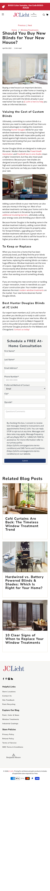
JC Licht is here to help (33, 101)
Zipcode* (8, 402)
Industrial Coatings (10, 723)
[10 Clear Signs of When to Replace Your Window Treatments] (25, 615)
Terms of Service (9, 743)
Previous (22, 25)
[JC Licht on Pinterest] (6, 679)
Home (14, 30)
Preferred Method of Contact (17, 385)
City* (6, 393)
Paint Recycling (8, 704)
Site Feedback (8, 700)
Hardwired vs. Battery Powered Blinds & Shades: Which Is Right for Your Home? (24, 582)
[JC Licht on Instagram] (9, 679)
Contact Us (7, 696)
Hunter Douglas (18, 129)
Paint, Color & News (10, 715)
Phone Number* (11, 376)
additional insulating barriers (15, 215)
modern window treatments (31, 290)
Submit (25, 461)
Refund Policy (8, 739)
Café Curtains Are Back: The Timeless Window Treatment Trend (21, 524)
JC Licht (10, 771)
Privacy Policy (8, 734)
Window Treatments (29, 30)
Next (30, 25)
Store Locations (9, 692)
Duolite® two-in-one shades (29, 154)
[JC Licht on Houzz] (12, 679)
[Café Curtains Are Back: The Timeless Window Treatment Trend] (25, 498)
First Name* (9, 351)
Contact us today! (22, 329)
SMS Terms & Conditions (12, 747)
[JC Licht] (25, 15)
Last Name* (9, 359)
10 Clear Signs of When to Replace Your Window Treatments (24, 639)
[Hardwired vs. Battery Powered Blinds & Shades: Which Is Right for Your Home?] (25, 557)
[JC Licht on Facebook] (3, 679)
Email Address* (11, 368)
